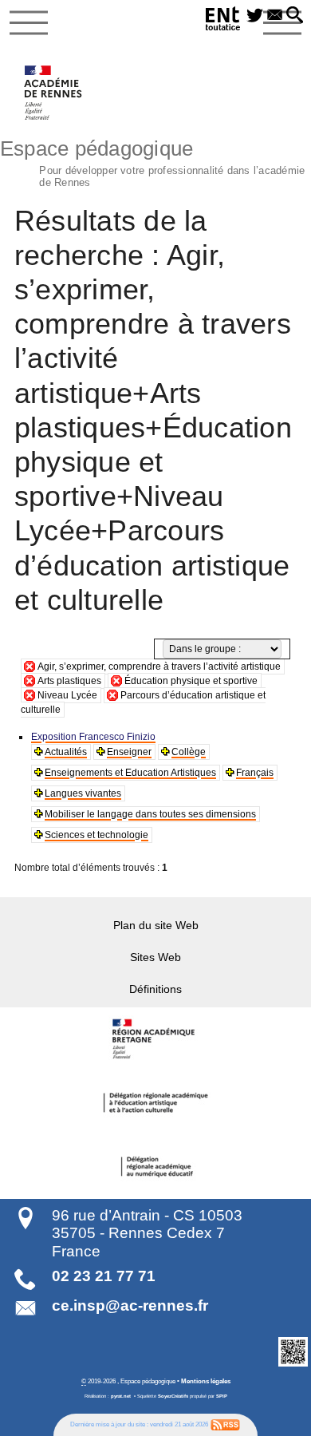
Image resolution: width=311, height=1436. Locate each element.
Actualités (66, 752)
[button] (295, 16)
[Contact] (275, 16)
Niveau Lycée (67, 695)
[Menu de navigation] (28, 23)
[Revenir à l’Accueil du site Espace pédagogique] (54, 92)
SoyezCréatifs (173, 1396)
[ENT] (223, 21)
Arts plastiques (69, 680)
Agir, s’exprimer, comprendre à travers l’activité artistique (159, 666)
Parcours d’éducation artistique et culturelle (143, 702)
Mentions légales (205, 1381)
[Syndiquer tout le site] (225, 1424)
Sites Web (155, 957)
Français (255, 772)
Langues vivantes (83, 793)
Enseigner (129, 752)
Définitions (155, 989)
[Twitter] (255, 16)
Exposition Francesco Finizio (93, 736)
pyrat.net (121, 1396)
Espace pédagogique (152, 161)
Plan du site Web (156, 925)
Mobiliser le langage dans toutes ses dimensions (150, 814)
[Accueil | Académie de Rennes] (155, 1039)
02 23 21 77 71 (104, 1276)
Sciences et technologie (96, 835)
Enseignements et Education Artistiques (130, 772)
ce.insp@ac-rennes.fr (130, 1305)
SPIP (221, 1396)
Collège (188, 752)
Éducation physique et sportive (191, 680)
